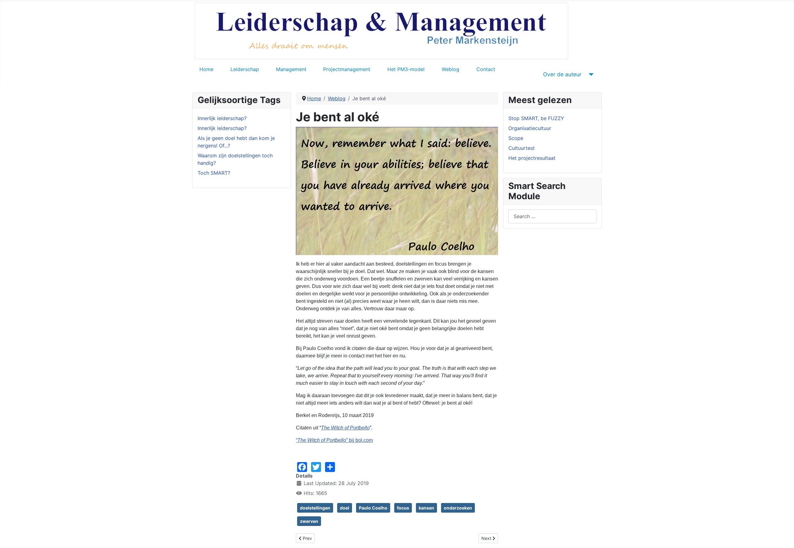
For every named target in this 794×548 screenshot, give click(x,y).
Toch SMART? (214, 173)
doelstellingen (315, 507)
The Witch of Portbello (345, 427)
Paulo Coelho (373, 507)
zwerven (309, 521)
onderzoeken (458, 507)
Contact (485, 69)
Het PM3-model (406, 69)
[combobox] (552, 216)
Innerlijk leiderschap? (222, 118)
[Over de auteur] (590, 74)
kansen (426, 507)
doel (344, 507)
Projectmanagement (346, 69)
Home (206, 69)
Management (291, 69)
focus (403, 507)
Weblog (450, 69)
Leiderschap (244, 69)
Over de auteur (562, 74)
